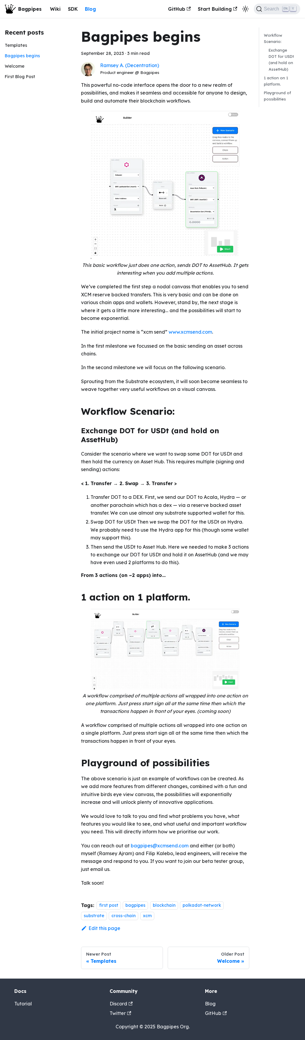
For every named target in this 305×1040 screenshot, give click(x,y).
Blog (90, 9)
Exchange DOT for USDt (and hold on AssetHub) (281, 59)
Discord (118, 1004)
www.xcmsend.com (190, 332)
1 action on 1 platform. (276, 80)
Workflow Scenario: (273, 38)
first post (108, 905)
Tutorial (23, 1004)
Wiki (55, 9)
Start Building (215, 9)
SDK (73, 9)
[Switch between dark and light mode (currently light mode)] (245, 9)
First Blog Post (20, 76)
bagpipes (135, 905)
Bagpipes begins (22, 55)
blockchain (164, 905)
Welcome (14, 66)
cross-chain (123, 915)
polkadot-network (202, 905)
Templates (16, 45)
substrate (94, 915)
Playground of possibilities (277, 95)
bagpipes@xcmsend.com (160, 846)
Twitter (118, 1013)
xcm (147, 915)
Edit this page (104, 928)
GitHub (176, 9)
